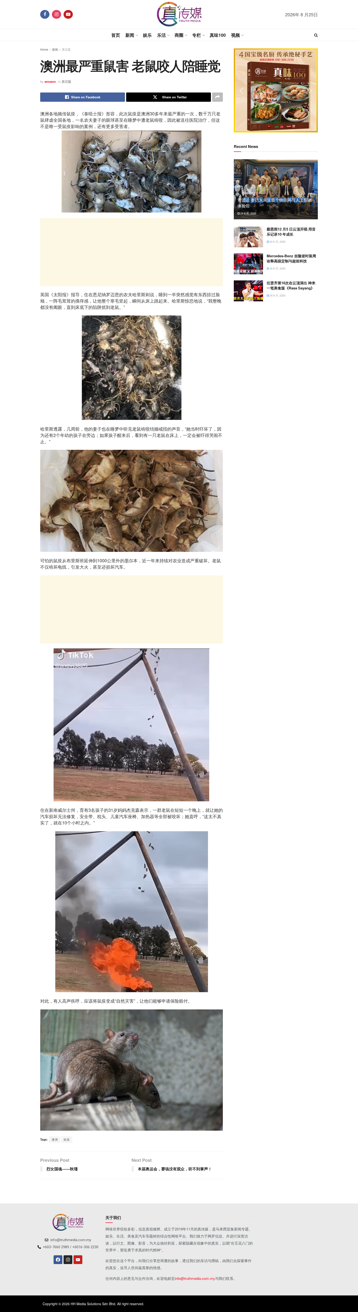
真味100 (218, 35)
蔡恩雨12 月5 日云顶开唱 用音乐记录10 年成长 (291, 231)
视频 (235, 35)
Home (44, 49)
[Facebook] (58, 1259)
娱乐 (147, 35)
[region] (276, 90)
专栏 (196, 35)
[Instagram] (68, 1259)
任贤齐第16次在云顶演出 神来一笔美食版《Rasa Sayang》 (291, 285)
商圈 (179, 35)
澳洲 (55, 1139)
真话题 (66, 49)
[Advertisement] (131, 252)
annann (50, 81)
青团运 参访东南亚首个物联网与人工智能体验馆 (274, 203)
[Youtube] (78, 1259)
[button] (241, 90)
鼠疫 (67, 1139)
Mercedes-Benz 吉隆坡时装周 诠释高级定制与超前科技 (291, 258)
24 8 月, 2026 (248, 213)
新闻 (129, 35)
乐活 (161, 35)
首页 (115, 35)
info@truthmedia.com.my (195, 1278)
